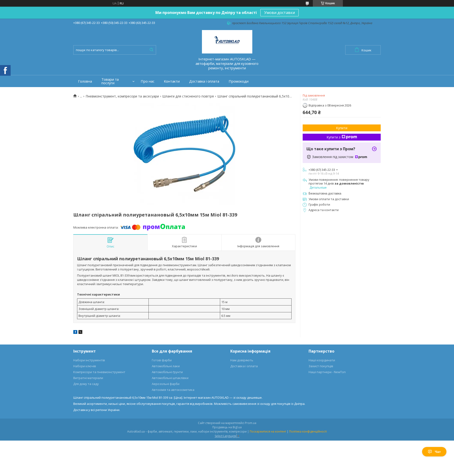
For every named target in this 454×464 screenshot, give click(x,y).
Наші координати (322, 360)
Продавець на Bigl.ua (227, 427)
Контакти (172, 81)
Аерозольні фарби (165, 384)
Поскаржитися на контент (268, 431)
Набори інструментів (89, 360)
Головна (85, 81)
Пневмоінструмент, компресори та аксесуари (122, 96)
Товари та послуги (110, 81)
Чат (438, 452)
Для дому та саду (86, 384)
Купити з (333, 137)
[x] (80, 333)
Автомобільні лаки (166, 366)
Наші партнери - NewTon (327, 372)
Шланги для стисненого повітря (188, 96)
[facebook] (75, 333)
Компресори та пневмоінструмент (99, 372)
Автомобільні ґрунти (167, 372)
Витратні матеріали (88, 378)
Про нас (147, 81)
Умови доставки (279, 12)
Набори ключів (84, 366)
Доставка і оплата (204, 81)
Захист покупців (321, 366)
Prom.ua (250, 423)
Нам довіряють (241, 360)
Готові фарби (162, 360)
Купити (341, 128)
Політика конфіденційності (308, 431)
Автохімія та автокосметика (173, 390)
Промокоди (239, 81)
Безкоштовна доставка (325, 193)
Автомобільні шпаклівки (170, 378)
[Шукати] (151, 50)
